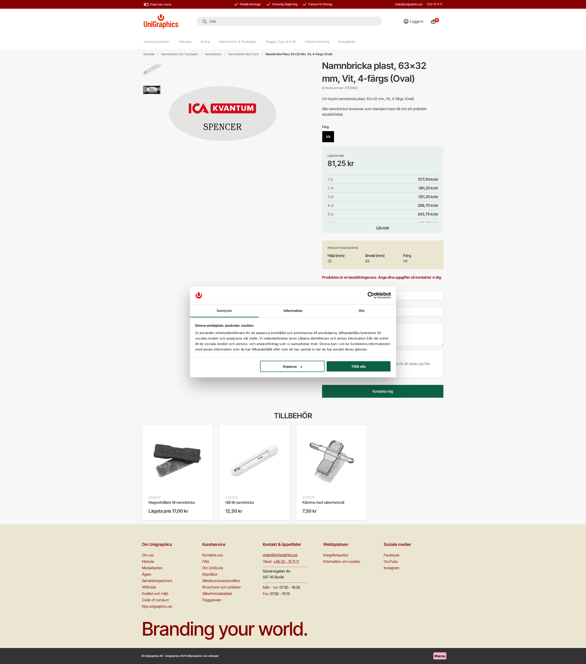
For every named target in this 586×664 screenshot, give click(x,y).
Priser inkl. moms (160, 4)
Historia (148, 561)
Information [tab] (293, 310)
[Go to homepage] (161, 21)
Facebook (391, 555)
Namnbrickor (213, 54)
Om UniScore (212, 568)
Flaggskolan (211, 600)
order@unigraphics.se (408, 4)
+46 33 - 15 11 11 (286, 561)
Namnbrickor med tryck (243, 54)
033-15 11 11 (434, 4)
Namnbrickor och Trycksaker (179, 54)
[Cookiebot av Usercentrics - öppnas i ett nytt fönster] (371, 295)
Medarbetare (152, 568)
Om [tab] (361, 310)
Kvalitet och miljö (155, 593)
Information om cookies (341, 561)
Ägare (146, 574)
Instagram (391, 568)
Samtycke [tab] (224, 310)
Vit (328, 136)
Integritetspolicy (335, 555)
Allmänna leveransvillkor (221, 580)
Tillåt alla (358, 366)
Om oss (148, 555)
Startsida (149, 54)
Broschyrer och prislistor (221, 587)
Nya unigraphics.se (157, 606)
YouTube (391, 561)
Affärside (149, 587)
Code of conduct (155, 600)
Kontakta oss (212, 555)
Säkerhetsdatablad (217, 593)
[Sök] (205, 21)
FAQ (205, 561)
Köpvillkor (209, 574)
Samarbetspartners (157, 580)
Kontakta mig (382, 391)
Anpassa (290, 366)
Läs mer (382, 227)
